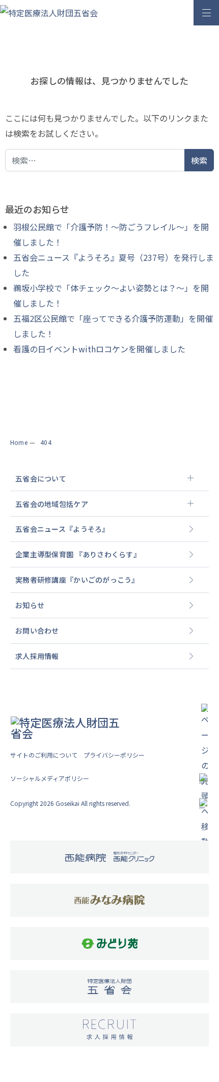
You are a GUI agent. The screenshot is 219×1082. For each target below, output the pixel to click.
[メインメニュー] (206, 12)
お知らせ (29, 605)
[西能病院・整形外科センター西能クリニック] (109, 857)
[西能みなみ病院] (109, 900)
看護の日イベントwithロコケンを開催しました (99, 349)
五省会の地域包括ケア (51, 504)
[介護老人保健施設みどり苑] (109, 943)
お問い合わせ (37, 630)
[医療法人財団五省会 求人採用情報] (109, 1029)
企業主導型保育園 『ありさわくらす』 (78, 554)
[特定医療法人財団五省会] (109, 987)
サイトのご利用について (43, 754)
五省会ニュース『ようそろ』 (62, 529)
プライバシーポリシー (114, 754)
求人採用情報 (37, 656)
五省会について (40, 478)
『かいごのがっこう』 (77, 580)
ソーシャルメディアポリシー (49, 778)
